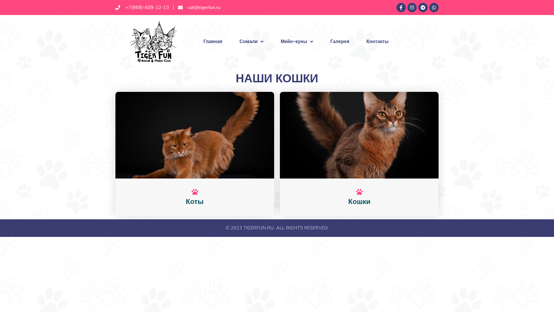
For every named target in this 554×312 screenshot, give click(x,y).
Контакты (377, 41)
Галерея (339, 41)
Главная (212, 41)
